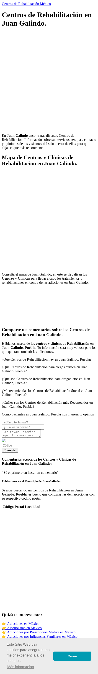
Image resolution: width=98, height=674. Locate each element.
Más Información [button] (20, 667)
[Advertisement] (49, 81)
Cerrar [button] (72, 656)
